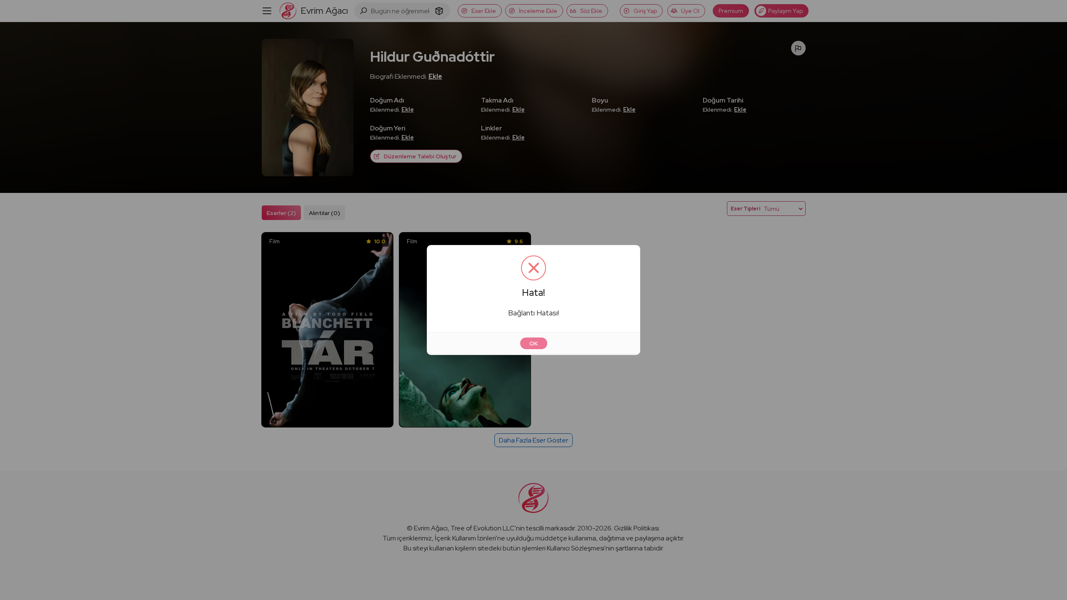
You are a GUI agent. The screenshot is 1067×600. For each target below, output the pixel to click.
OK (533, 343)
